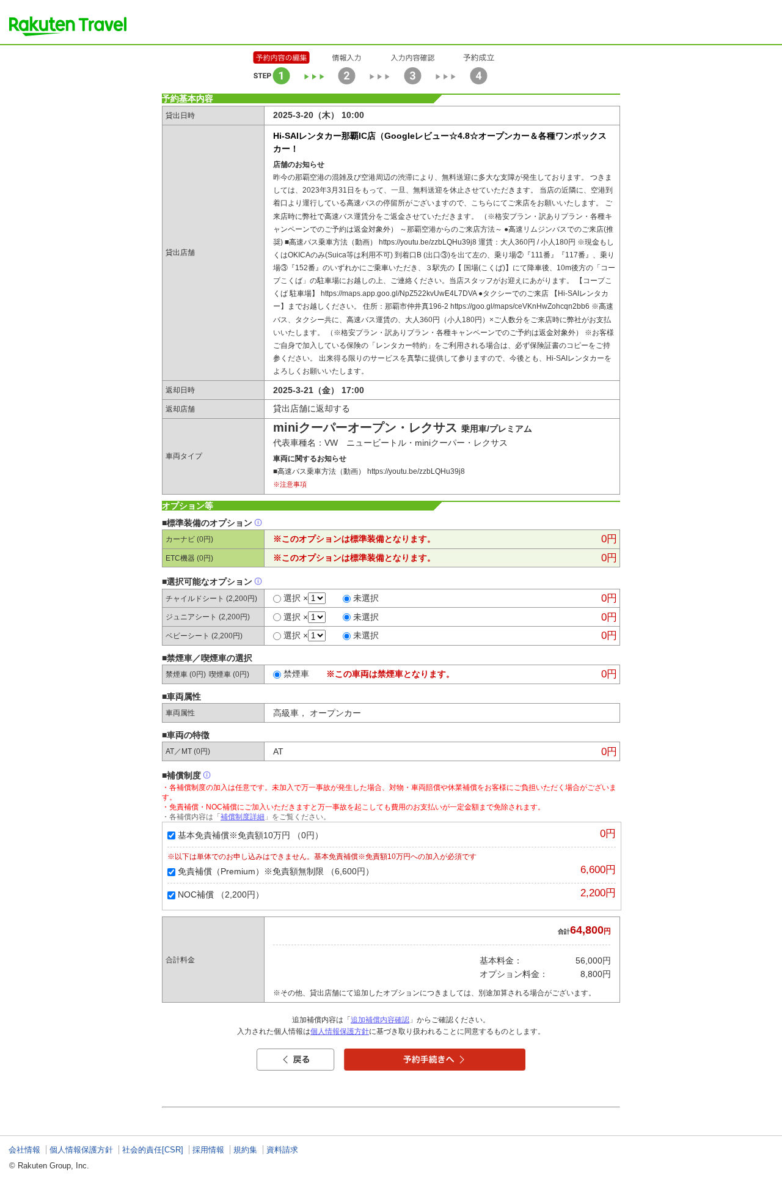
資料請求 (282, 1149)
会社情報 (24, 1149)
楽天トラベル (67, 26)
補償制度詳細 (243, 817)
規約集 (245, 1149)
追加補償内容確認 (380, 1020)
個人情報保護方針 (339, 1031)
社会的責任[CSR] (152, 1149)
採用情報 (208, 1149)
